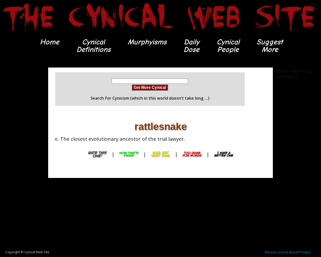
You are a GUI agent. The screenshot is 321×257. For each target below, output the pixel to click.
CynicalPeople (228, 46)
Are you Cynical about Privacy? (288, 252)
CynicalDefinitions (93, 46)
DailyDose (191, 46)
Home (49, 42)
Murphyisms (147, 42)
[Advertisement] (20, 143)
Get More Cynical (150, 87)
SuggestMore (270, 46)
